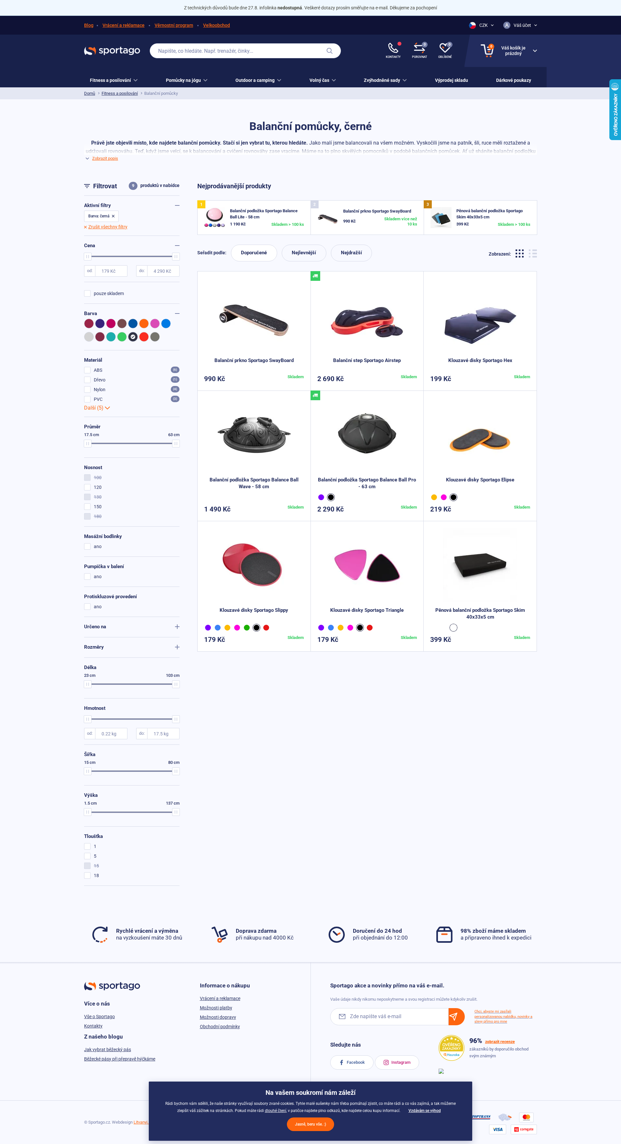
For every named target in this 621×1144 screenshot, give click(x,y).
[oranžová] (435, 497)
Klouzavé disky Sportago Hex (480, 360)
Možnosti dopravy (218, 1017)
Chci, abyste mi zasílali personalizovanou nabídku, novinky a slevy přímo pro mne (503, 1016)
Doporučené (254, 253)
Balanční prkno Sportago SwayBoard (377, 211)
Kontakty (93, 1026)
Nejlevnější (304, 253)
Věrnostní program (174, 25)
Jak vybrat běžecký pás (107, 1049)
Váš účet (522, 25)
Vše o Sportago (99, 1016)
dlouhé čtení (275, 1110)
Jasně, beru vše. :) (310, 1124)
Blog (88, 25)
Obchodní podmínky (220, 1026)
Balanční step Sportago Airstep (367, 360)
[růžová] (445, 497)
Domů (89, 93)
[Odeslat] (457, 1016)
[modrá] (218, 628)
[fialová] (322, 497)
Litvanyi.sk (143, 1122)
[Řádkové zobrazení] (533, 253)
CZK (483, 25)
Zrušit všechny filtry (107, 226)
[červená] (267, 628)
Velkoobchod (216, 25)
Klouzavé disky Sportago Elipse (480, 480)
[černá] (332, 497)
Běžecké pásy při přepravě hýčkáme (119, 1059)
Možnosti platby (216, 1008)
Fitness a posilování (120, 93)
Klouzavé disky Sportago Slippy (254, 610)
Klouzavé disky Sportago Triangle (367, 610)
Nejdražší (351, 253)
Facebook (355, 1062)
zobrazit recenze (500, 1042)
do (141, 270)
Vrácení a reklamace (124, 25)
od (89, 270)
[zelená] (248, 628)
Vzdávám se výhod (425, 1110)
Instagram (400, 1062)
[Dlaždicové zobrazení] (521, 253)
